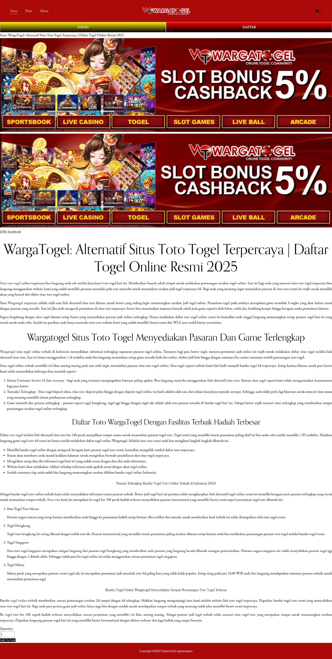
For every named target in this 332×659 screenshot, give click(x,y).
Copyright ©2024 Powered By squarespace (166, 651)
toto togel (16, 435)
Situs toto (53, 499)
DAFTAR (249, 27)
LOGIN (83, 27)
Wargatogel (15, 303)
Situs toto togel (10, 283)
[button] (8, 640)
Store (3, 35)
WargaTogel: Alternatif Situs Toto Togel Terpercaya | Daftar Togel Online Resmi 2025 (66, 35)
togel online (19, 600)
